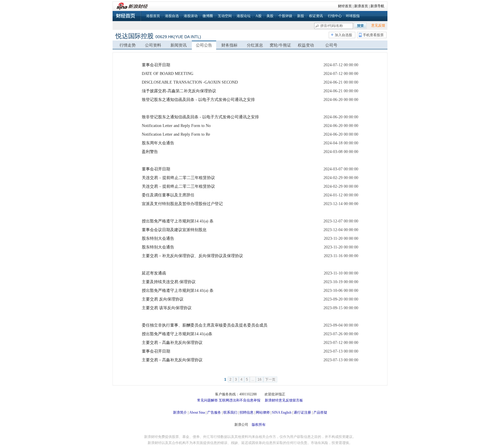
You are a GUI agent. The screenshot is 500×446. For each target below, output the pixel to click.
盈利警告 (150, 152)
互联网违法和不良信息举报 (239, 400)
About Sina (197, 412)
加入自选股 (343, 35)
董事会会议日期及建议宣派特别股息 (174, 230)
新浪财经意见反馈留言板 (284, 400)
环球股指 (353, 16)
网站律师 (263, 412)
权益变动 (306, 45)
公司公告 (204, 45)
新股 (300, 16)
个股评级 (285, 16)
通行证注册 (302, 412)
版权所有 (259, 425)
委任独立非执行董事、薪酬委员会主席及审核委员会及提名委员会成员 (204, 325)
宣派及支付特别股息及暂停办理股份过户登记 (182, 204)
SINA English (281, 412)
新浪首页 (361, 6)
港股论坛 (244, 16)
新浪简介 (180, 412)
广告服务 (214, 412)
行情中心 (335, 16)
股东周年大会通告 (158, 143)
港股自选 (172, 16)
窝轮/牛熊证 (280, 45)
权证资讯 (316, 16)
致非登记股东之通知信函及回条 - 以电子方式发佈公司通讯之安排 (200, 117)
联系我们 (230, 412)
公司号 (331, 45)
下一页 (270, 379)
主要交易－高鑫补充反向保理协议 (172, 342)
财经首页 (345, 6)
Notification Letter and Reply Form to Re (176, 134)
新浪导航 (377, 6)
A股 (258, 16)
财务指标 (229, 45)
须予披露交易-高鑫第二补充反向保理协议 (179, 91)
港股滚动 (191, 16)
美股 (269, 16)
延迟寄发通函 (154, 273)
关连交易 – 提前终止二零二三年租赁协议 (178, 178)
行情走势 (128, 45)
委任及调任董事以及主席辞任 (168, 195)
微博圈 (208, 16)
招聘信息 (246, 412)
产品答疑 (320, 412)
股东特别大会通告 (158, 238)
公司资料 (153, 45)
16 (260, 379)
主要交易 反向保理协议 (162, 299)
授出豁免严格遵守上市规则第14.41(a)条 (177, 334)
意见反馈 (378, 25)
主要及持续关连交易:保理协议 (169, 282)
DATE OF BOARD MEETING (167, 73)
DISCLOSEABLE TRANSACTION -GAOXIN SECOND (190, 82)
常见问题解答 (207, 400)
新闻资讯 (178, 45)
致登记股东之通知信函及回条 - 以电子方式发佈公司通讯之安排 (198, 99)
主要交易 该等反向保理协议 (167, 308)
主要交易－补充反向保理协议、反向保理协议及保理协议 (192, 256)
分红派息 (255, 45)
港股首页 (153, 16)
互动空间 (225, 16)
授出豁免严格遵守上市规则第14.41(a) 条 (178, 221)
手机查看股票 (373, 35)
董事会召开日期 (156, 65)
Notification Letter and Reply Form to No (176, 126)
